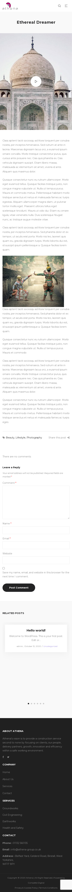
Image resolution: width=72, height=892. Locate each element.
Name (7, 523)
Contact (7, 793)
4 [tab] (37, 703)
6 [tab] (43, 703)
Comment (9, 482)
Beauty (10, 437)
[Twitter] (8, 757)
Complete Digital (36, 883)
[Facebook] (3, 757)
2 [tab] (31, 703)
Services (7, 786)
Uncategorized (50, 646)
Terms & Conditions (48, 888)
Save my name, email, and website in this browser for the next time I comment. (36, 574)
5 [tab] (40, 703)
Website (7, 553)
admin (18, 646)
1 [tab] (28, 703)
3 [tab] (34, 703)
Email (7, 538)
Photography (34, 437)
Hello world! (36, 630)
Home (6, 772)
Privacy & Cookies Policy (26, 888)
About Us (8, 779)
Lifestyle (20, 437)
